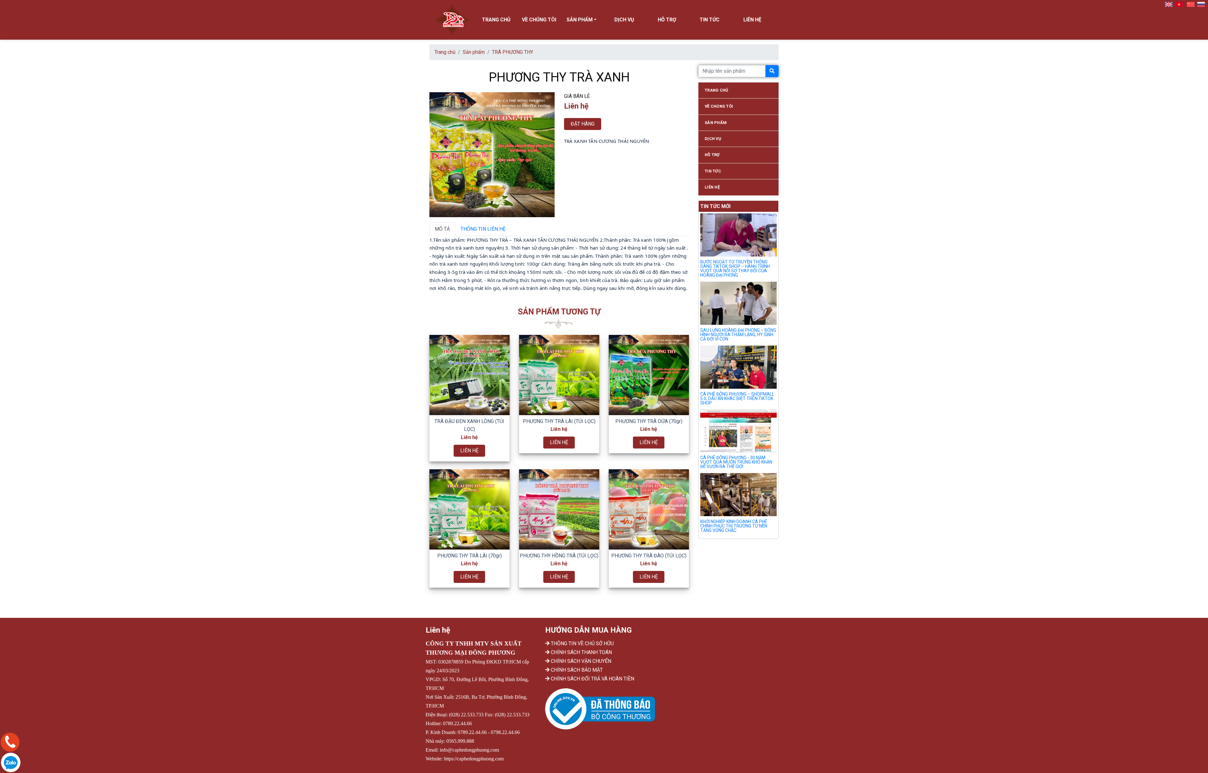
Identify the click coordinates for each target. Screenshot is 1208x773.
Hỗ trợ (667, 20)
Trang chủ (496, 20)
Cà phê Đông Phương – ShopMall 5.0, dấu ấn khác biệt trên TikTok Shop (737, 398)
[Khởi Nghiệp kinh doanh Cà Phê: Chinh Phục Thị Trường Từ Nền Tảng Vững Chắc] (738, 495)
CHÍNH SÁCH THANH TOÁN (581, 652)
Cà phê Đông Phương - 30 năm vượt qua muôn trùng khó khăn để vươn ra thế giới (736, 462)
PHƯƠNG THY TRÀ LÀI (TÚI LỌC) (559, 421)
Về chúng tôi (539, 20)
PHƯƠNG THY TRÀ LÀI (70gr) (469, 556)
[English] (1168, 4)
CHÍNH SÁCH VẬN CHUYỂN (580, 661)
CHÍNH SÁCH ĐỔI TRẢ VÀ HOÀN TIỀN (592, 679)
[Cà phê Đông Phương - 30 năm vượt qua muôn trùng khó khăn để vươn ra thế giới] (738, 432)
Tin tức (709, 20)
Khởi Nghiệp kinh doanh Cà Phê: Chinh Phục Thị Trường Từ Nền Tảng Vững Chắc (734, 526)
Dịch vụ (624, 20)
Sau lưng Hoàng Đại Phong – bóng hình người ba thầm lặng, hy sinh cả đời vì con (738, 334)
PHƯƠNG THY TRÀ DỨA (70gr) (648, 421)
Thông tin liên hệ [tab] (483, 229)
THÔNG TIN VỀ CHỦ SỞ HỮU (582, 643)
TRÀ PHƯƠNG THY (512, 52)
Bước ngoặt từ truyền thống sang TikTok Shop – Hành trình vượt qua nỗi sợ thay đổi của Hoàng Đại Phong (735, 268)
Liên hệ (752, 20)
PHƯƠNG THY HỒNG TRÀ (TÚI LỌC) (559, 556)
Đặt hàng (583, 124)
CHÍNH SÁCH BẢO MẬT (576, 670)
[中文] (1190, 4)
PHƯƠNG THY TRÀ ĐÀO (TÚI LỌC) (648, 556)
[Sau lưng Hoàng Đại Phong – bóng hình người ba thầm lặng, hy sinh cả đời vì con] (738, 304)
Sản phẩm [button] (580, 20)
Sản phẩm (474, 52)
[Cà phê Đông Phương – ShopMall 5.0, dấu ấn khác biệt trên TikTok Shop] (738, 368)
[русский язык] (1201, 4)
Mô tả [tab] (442, 229)
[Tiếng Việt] (1179, 4)
